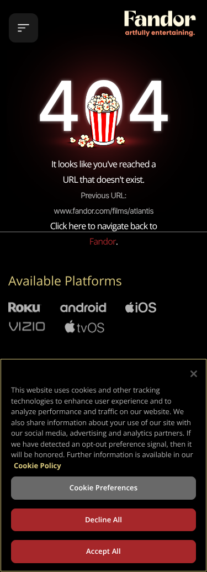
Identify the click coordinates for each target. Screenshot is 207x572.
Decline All (103, 520)
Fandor (102, 241)
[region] (103, 465)
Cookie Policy (37, 465)
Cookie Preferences (103, 487)
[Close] (194, 374)
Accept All (103, 551)
